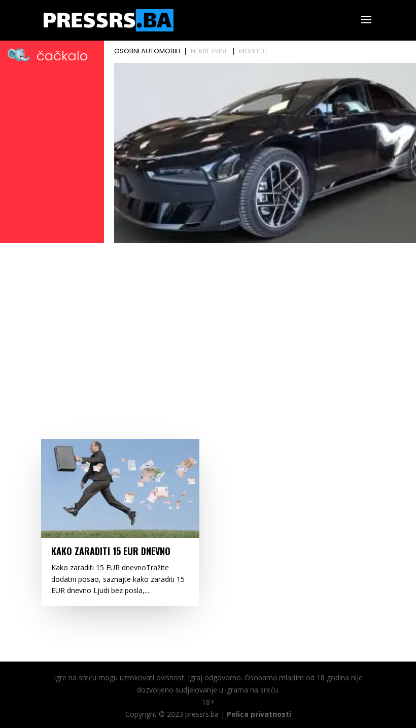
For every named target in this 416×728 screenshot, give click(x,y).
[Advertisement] (208, 323)
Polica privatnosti (259, 714)
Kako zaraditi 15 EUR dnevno (110, 551)
